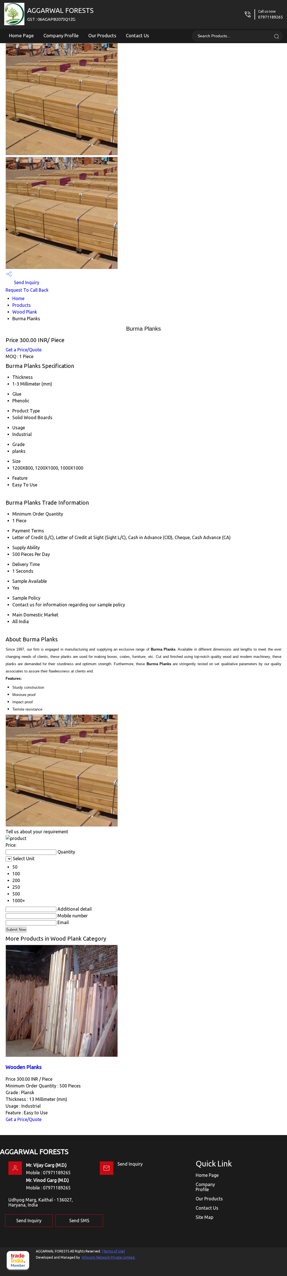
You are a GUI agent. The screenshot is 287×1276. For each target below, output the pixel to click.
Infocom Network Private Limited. (108, 1257)
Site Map (204, 1217)
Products (21, 305)
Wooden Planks (24, 1067)
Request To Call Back (27, 290)
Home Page (21, 35)
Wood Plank (24, 311)
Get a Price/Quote (23, 349)
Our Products (102, 35)
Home (18, 298)
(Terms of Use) (113, 1251)
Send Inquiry (26, 282)
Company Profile (61, 35)
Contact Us (137, 35)
